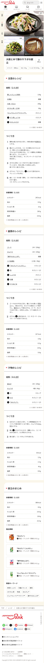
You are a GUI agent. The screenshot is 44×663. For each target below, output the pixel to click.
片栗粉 (9, 99)
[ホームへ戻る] (8, 3)
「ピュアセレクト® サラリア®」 (17, 113)
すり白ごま (13, 284)
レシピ (10, 608)
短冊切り (38, 142)
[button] (30, 3)
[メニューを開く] (41, 2)
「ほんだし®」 (14, 402)
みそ (11, 398)
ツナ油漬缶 (10, 261)
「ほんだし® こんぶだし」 (18, 266)
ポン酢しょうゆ (15, 117)
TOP (2, 608)
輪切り (16, 308)
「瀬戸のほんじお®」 (13, 256)
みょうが (10, 388)
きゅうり (10, 252)
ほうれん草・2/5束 (13, 108)
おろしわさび (14, 122)
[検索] (25, 3)
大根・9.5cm (11, 104)
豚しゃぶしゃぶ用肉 (13, 95)
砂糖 (11, 279)
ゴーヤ (9, 247)
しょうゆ (13, 275)
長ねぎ (9, 384)
